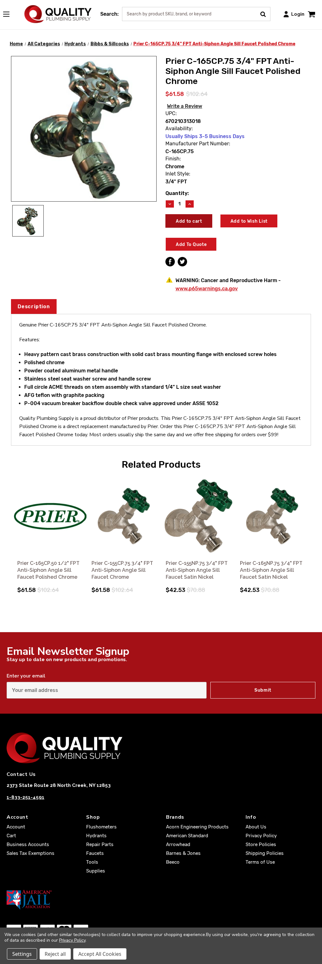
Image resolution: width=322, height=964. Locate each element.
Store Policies (261, 844)
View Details (50, 516)
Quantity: (177, 193)
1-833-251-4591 (25, 797)
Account (16, 827)
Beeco (173, 862)
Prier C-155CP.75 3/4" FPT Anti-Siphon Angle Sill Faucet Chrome (122, 570)
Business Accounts (28, 844)
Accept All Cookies (99, 953)
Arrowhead (178, 844)
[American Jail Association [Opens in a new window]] (161, 899)
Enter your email (26, 676)
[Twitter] (182, 261)
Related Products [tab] (161, 464)
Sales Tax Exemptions (30, 853)
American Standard (187, 836)
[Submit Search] (265, 13)
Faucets (95, 853)
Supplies (95, 871)
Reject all (55, 953)
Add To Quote (191, 244)
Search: (109, 14)
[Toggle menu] (9, 13)
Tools (92, 862)
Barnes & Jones (183, 853)
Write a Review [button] (184, 106)
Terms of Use (260, 862)
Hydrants (96, 836)
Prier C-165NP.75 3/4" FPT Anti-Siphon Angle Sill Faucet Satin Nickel (271, 570)
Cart (11, 836)
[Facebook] (170, 261)
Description (34, 306)
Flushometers (101, 827)
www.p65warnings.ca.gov (206, 289)
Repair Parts (100, 844)
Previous (12, 527)
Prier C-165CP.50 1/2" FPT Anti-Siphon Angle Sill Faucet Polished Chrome (48, 570)
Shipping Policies (265, 853)
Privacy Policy (261, 836)
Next (309, 527)
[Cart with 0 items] (311, 14)
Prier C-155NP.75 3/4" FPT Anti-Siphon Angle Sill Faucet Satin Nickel (197, 570)
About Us (256, 827)
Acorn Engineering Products (197, 827)
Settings (22, 953)
